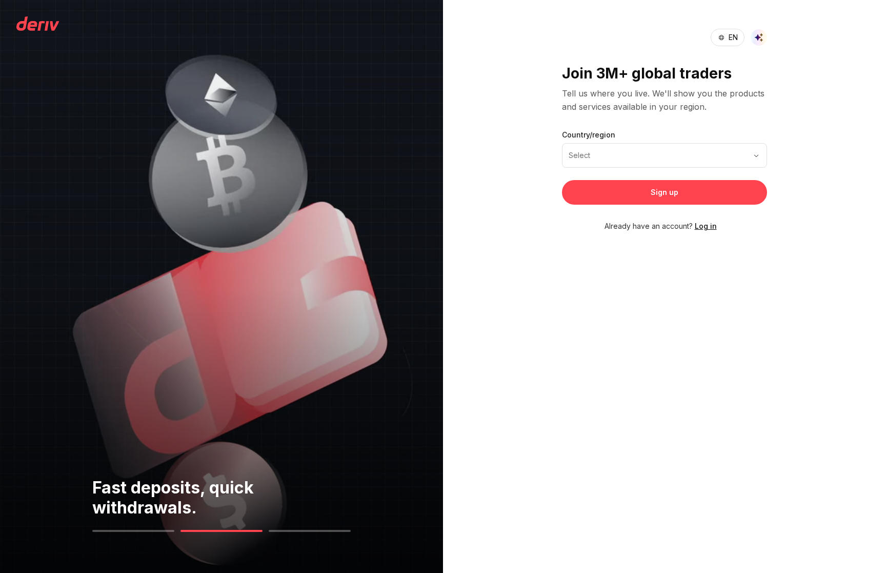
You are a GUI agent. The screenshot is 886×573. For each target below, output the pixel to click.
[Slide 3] (310, 531)
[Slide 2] (221, 531)
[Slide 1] (133, 531)
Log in (706, 226)
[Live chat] (759, 37)
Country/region (588, 134)
